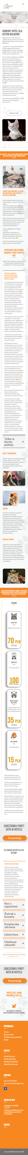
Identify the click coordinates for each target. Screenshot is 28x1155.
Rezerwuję (14, 838)
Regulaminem (15, 956)
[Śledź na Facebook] (5, 1088)
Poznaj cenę (14, 113)
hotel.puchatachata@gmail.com (14, 1084)
